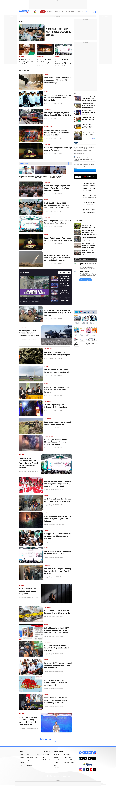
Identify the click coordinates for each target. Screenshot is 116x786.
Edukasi (29, 765)
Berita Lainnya (45, 739)
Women (22, 759)
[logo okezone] (87, 752)
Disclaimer (67, 754)
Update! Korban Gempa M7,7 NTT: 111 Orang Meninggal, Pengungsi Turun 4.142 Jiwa (28, 721)
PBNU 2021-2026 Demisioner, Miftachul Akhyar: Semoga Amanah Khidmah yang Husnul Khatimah (28, 463)
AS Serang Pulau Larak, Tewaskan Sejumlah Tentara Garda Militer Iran (29, 333)
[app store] (92, 758)
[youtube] (91, 769)
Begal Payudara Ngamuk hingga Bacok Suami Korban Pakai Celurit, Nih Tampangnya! (89, 232)
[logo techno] (24, 11)
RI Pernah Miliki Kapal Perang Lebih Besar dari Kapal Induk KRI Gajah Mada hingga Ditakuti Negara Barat (88, 245)
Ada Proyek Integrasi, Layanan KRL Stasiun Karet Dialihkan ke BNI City (57, 114)
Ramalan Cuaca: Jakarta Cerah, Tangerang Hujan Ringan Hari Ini (56, 371)
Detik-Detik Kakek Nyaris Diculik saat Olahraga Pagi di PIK (65, 299)
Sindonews (46, 754)
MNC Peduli (67, 757)
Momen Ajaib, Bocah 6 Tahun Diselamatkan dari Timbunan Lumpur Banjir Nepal (55, 442)
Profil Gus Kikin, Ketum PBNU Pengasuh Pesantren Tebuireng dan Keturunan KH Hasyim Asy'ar (56, 205)
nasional (50, 11)
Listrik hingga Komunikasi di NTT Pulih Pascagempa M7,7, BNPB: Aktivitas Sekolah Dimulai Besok (56, 630)
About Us (56, 754)
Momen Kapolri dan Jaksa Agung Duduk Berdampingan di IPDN (65, 285)
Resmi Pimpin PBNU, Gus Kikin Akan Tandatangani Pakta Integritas (57, 222)
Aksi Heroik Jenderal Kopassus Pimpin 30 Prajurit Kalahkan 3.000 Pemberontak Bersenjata (89, 226)
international (70, 11)
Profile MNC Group (69, 759)
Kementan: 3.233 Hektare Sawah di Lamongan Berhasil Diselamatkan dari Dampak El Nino (58, 665)
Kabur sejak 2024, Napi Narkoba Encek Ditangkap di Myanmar (29, 591)
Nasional (49, 25)
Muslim (29, 762)
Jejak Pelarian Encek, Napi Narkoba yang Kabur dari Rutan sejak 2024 (57, 500)
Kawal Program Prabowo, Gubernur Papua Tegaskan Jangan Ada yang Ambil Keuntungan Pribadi (57, 484)
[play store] (83, 758)
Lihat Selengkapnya (64, 272)
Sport (29, 754)
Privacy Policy (58, 759)
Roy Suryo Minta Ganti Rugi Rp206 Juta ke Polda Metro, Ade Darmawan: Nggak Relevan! (65, 278)
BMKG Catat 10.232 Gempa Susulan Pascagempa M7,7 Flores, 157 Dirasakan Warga (57, 80)
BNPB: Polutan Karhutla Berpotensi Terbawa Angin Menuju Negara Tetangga (57, 519)
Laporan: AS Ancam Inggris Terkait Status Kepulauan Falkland (57, 423)
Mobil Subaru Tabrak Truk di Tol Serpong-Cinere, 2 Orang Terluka (57, 612)
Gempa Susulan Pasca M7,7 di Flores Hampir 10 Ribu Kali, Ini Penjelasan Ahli (55, 683)
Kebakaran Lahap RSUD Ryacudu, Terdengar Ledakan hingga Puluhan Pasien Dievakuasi (44, 63)
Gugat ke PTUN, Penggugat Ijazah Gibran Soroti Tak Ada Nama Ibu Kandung (57, 390)
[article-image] (31, 82)
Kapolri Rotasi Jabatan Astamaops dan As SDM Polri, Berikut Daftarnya (58, 239)
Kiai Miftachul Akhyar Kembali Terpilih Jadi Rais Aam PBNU (27, 62)
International (48, 252)
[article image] (32, 32)
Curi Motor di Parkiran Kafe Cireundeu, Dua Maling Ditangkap (57, 354)
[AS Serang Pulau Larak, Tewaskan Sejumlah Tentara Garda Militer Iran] (56, 335)
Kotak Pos (57, 762)
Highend (29, 759)
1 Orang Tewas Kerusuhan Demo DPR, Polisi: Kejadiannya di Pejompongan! (89, 239)
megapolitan (59, 11)
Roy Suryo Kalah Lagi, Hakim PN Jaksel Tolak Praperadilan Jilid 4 (88, 252)
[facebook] (84, 769)
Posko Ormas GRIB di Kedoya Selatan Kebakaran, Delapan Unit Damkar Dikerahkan (56, 133)
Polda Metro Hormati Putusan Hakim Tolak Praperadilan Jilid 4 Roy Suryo (56, 648)
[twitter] (87, 769)
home (42, 11)
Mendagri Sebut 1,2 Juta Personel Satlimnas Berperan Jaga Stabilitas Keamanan (57, 313)
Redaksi (56, 757)
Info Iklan (56, 767)
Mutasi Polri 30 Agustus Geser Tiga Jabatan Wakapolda (58, 149)
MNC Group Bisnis (69, 762)
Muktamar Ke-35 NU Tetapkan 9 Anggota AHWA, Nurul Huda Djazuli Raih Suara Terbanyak (63, 63)
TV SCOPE (24, 272)
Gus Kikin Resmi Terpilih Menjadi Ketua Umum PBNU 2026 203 (58, 32)
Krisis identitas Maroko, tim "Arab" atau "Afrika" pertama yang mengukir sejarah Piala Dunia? (89, 211)
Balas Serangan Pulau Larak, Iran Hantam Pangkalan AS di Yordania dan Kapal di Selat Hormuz (57, 258)
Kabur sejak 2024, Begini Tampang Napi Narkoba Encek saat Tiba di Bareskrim (57, 571)
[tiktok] (94, 769)
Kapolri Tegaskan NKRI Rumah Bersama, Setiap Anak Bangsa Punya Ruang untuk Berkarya (55, 700)
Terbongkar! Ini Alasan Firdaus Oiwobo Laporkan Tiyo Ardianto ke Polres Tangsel (65, 292)
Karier (55, 765)
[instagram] (80, 769)
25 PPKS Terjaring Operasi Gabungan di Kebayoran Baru (55, 406)
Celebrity (22, 762)
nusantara (80, 11)
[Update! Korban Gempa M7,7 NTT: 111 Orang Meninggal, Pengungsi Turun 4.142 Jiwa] (56, 722)
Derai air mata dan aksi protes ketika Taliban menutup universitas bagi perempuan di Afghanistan (89, 204)
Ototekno (30, 757)
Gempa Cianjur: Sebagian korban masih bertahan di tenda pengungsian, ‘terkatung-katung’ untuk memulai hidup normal (89, 197)
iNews (44, 757)
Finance (22, 757)
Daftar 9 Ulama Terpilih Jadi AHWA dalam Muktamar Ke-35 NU (57, 553)
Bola (21, 765)
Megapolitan (48, 109)
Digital (37, 754)
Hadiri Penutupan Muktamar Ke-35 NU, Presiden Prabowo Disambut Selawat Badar (57, 98)
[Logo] (35, 11)
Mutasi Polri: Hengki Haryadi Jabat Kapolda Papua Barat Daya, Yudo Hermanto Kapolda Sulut (57, 188)
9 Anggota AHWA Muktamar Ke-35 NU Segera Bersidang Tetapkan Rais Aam (57, 536)
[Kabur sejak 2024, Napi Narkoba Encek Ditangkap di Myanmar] (56, 593)
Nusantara (40, 56)
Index (36, 757)
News (21, 754)
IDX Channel (46, 759)
